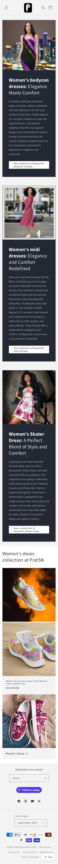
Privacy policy (14, 852)
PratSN (16, 847)
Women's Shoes (15, 753)
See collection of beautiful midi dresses (29, 349)
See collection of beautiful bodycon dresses (29, 165)
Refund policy (45, 847)
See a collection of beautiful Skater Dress (26, 530)
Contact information (30, 857)
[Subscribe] (45, 778)
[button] (6, 7)
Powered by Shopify (28, 847)
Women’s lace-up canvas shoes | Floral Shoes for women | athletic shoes (27, 682)
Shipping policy (46, 852)
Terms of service (30, 852)
